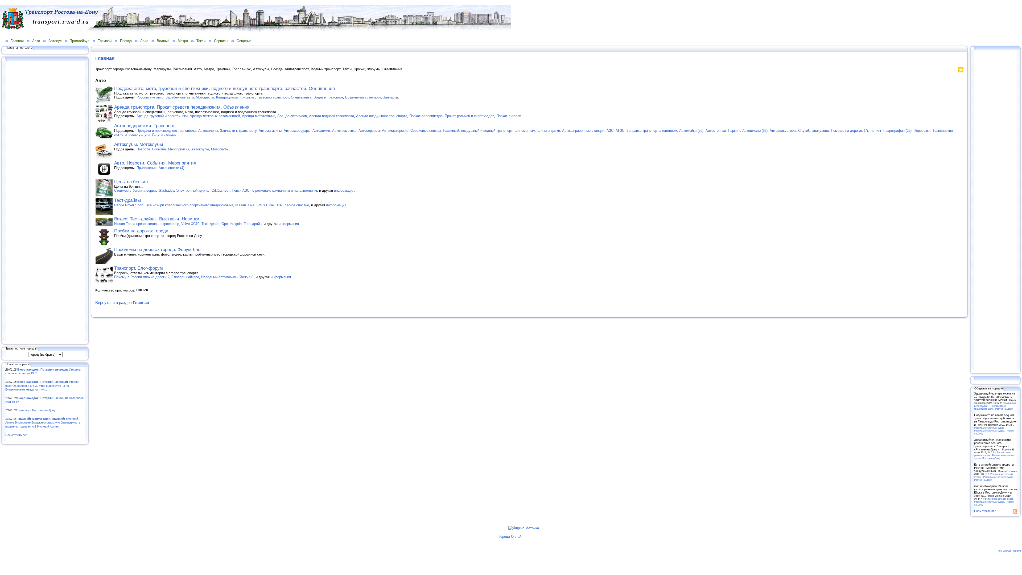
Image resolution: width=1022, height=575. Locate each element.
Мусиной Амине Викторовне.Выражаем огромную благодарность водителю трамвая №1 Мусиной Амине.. (42, 422)
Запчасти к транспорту (238, 131)
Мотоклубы (220, 149)
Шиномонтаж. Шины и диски (537, 131)
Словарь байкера (185, 277)
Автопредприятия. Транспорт (144, 125)
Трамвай (105, 41)
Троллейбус (79, 41)
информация (344, 190)
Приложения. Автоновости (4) (160, 168)
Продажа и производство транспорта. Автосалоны (177, 131)
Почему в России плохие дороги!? (141, 277)
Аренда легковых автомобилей (215, 116)
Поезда (126, 41)
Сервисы (221, 41)
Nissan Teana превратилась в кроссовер (146, 224)
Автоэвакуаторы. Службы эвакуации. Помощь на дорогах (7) (819, 131)
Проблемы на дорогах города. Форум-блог (158, 249)
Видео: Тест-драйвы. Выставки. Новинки (156, 218)
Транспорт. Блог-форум (138, 268)
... (265, 93)
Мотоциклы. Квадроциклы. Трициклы (225, 97)
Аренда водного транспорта (331, 116)
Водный (163, 41)
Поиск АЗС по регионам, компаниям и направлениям (274, 190)
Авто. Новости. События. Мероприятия (155, 163)
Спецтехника (301, 97)
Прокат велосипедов (426, 116)
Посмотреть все (16, 435)
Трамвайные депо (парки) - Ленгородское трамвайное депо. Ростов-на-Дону (995, 405)
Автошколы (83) (755, 131)
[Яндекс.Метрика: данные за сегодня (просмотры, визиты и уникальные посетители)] (523, 528)
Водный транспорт (328, 97)
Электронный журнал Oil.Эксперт (203, 190)
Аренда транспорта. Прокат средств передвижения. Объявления (181, 107)
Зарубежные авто (180, 97)
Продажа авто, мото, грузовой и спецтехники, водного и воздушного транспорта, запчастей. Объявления (224, 88)
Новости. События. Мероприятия (163, 149)
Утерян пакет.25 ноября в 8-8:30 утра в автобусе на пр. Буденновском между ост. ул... (42, 385)
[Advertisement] (45, 201)
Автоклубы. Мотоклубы (138, 144)
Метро (183, 41)
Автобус (55, 41)
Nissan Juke (244, 205)
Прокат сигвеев (508, 116)
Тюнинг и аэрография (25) (891, 131)
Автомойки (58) (691, 131)
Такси (200, 41)
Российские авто (150, 97)
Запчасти (390, 97)
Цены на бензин (131, 181)
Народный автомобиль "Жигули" (227, 277)
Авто (36, 41)
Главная (17, 41)
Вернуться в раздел (122, 302)
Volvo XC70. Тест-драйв (200, 224)
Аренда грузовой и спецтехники (162, 116)
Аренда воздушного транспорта (381, 116)
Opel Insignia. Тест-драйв (241, 224)
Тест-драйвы (127, 200)
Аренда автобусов (292, 116)
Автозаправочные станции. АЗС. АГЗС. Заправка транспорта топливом (619, 131)
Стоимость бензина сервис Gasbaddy (144, 190)
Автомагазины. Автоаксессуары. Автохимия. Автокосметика (307, 131)
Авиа (144, 41)
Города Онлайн (511, 537)
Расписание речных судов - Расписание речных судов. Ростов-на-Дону (994, 430)
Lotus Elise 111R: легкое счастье (283, 205)
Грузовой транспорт (273, 97)
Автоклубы (200, 149)
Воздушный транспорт (363, 97)
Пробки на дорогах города (141, 230)
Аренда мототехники (258, 116)
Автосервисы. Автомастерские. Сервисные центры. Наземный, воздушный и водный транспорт (435, 131)
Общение (244, 41)
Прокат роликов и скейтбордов (469, 116)
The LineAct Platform (1009, 550)
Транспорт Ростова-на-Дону (36, 410)
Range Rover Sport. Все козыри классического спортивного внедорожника (173, 205)
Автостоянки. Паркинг (723, 131)
